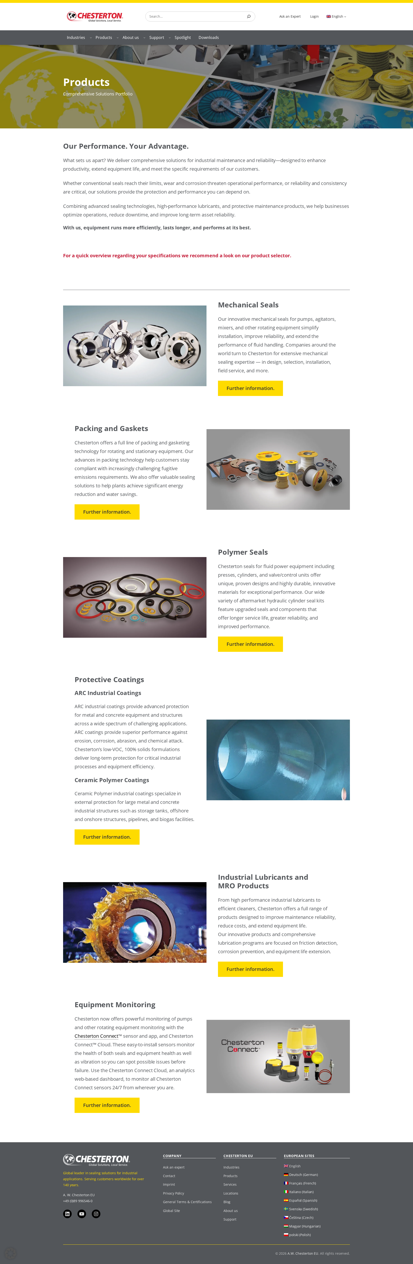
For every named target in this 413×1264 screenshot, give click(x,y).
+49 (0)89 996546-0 (77, 1201)
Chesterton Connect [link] (96, 1036)
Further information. (250, 388)
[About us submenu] (144, 37)
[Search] (249, 16)
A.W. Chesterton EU (303, 1253)
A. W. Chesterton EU (79, 1195)
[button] (10, 1253)
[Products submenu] (118, 37)
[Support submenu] (170, 37)
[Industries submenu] (91, 37)
